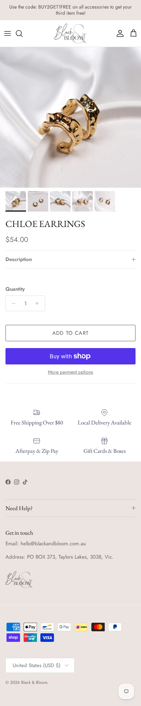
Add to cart (70, 333)
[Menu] (7, 33)
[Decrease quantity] (12, 303)
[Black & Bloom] (70, 33)
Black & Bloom (34, 682)
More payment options (70, 372)
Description (18, 259)
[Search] (22, 33)
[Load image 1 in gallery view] (70, 117)
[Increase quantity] (39, 303)
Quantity (15, 289)
